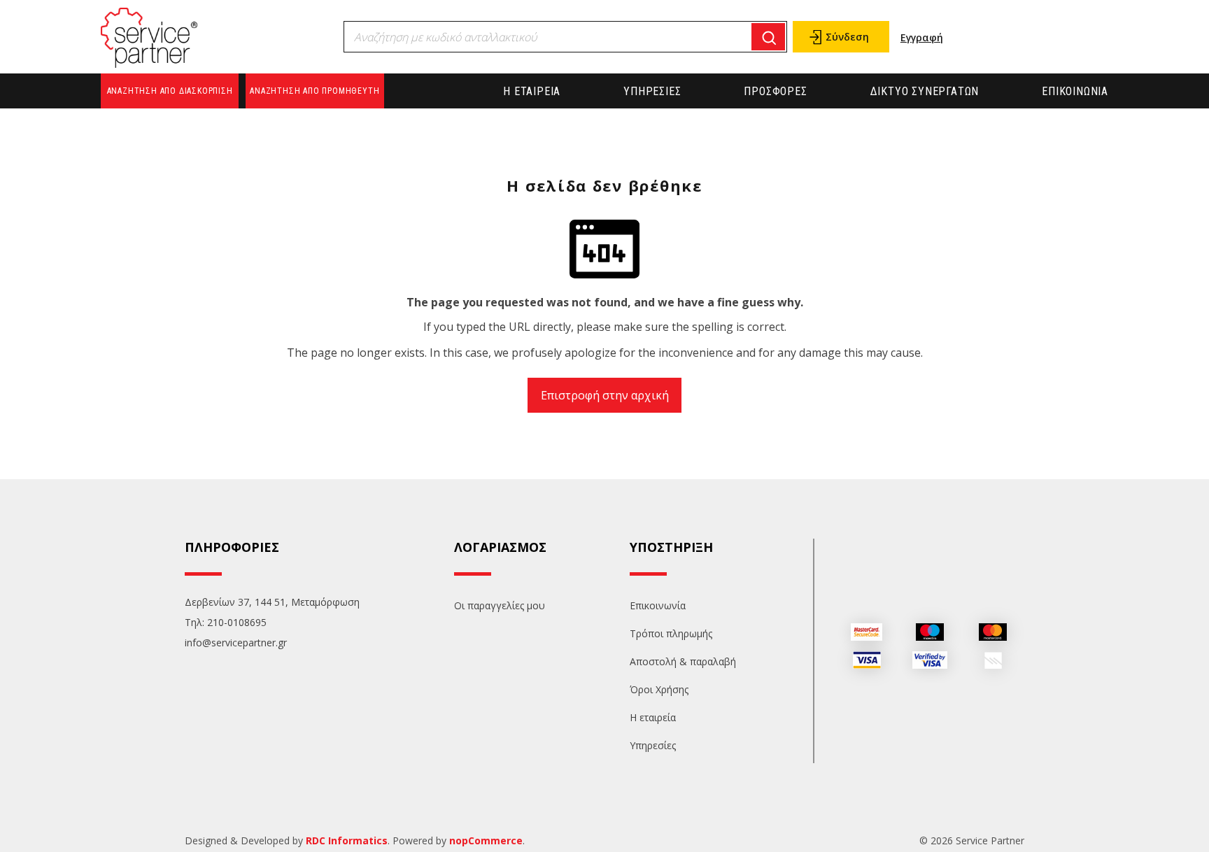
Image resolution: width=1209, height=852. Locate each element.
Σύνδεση (847, 36)
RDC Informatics (347, 840)
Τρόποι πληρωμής (671, 633)
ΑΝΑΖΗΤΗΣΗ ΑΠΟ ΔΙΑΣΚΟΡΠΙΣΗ (170, 91)
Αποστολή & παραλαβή (683, 661)
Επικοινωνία (1075, 91)
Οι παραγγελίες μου (499, 605)
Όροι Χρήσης (659, 689)
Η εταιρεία (531, 91)
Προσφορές (775, 91)
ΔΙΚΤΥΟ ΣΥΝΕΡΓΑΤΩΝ (925, 91)
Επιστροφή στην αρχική (605, 395)
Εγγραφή (921, 37)
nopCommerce (486, 840)
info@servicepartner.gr (236, 642)
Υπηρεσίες (652, 91)
